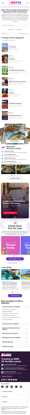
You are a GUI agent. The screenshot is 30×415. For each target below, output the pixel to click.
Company (4, 401)
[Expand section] (27, 324)
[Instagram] (16, 387)
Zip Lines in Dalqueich (7, 319)
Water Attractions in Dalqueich (10, 333)
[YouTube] (21, 387)
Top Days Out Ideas (7, 391)
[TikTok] (11, 387)
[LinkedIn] (7, 387)
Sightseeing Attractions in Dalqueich (11, 337)
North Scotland (4, 6)
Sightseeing (25, 6)
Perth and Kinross (12, 6)
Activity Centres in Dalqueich (9, 309)
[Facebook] (2, 387)
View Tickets (11, 29)
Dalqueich (20, 6)
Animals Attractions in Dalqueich (10, 323)
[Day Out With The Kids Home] (15, 3)
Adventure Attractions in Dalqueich (11, 306)
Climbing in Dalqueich (7, 311)
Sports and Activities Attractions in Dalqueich (11, 328)
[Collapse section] (27, 307)
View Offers (19, 29)
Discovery (4, 396)
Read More (15, 21)
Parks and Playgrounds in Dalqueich (11, 317)
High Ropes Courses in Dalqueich (10, 313)
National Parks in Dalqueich (8, 315)
